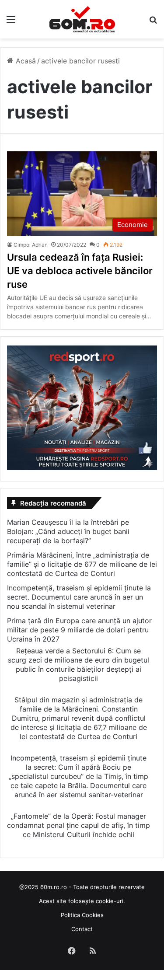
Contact (82, 928)
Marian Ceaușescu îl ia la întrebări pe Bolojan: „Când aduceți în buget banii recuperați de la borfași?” (68, 531)
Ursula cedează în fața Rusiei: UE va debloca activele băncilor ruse (80, 270)
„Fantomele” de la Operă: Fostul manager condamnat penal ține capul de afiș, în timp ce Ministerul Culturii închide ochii (78, 825)
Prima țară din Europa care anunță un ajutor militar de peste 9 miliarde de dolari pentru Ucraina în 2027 (79, 629)
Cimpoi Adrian (31, 244)
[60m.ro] (82, 19)
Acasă (25, 60)
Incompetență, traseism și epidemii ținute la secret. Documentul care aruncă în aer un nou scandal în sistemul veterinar (79, 597)
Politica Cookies (82, 914)
